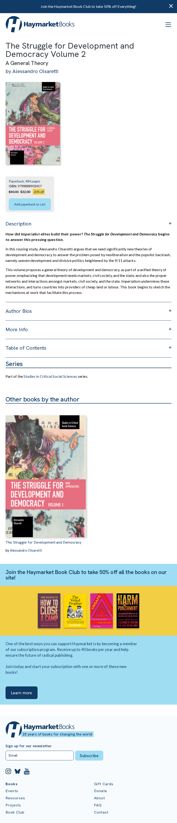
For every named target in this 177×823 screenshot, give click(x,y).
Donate (100, 790)
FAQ (98, 805)
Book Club (15, 812)
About (99, 798)
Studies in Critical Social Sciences (50, 376)
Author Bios (19, 311)
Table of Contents (26, 348)
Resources (15, 798)
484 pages (32, 181)
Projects (13, 805)
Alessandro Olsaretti (35, 71)
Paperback (16, 181)
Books (12, 784)
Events (12, 790)
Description (18, 223)
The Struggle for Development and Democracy (43, 542)
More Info (17, 329)
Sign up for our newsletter (29, 746)
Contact (101, 812)
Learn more (21, 692)
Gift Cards (104, 784)
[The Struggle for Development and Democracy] (46, 470)
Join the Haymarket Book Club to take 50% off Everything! (88, 6)
